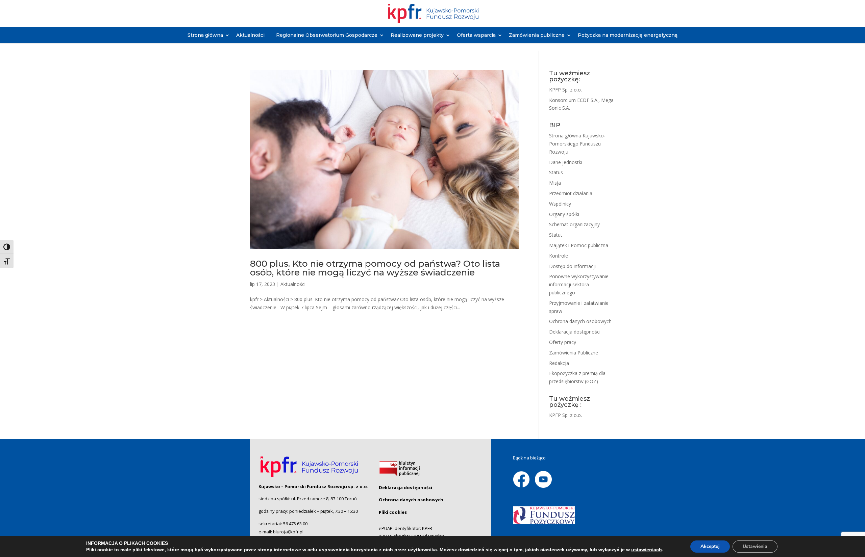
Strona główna (205, 35)
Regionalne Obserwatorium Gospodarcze (326, 35)
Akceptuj (710, 546)
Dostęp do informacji (572, 266)
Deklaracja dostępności (574, 331)
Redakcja (559, 363)
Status (556, 172)
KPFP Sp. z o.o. (565, 89)
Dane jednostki (565, 162)
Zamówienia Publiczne (573, 352)
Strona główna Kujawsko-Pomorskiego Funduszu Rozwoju (577, 143)
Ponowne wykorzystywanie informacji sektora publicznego (579, 284)
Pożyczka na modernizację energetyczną (627, 35)
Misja (555, 183)
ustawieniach (646, 549)
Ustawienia (755, 546)
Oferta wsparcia (476, 35)
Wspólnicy (560, 204)
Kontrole (558, 256)
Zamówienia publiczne (537, 35)
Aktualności (250, 35)
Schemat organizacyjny (574, 224)
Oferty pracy (562, 342)
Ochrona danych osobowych (580, 321)
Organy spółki (564, 214)
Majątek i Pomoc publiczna (578, 245)
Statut (555, 235)
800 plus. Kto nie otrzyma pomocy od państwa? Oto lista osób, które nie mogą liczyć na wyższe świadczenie (375, 268)
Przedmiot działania (570, 193)
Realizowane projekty (417, 35)
